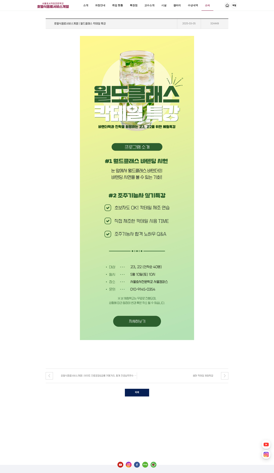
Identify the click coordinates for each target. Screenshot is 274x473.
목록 (137, 392)
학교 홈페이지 (227, 5)
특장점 (134, 5)
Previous (49, 375)
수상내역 (193, 5)
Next (224, 375)
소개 (85, 5)
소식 (207, 5)
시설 (164, 5)
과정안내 (100, 5)
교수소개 (149, 5)
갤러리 (177, 5)
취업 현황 (117, 5)
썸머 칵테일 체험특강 (203, 376)
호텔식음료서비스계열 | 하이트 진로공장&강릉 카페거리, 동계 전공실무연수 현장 (99, 376)
